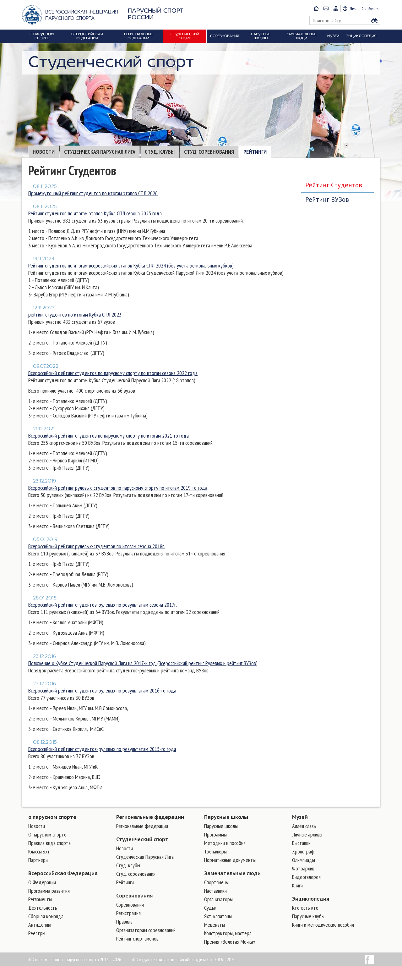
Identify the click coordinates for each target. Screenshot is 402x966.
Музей (300, 817)
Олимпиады (303, 860)
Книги (297, 885)
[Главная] (316, 8)
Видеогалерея (306, 876)
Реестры (36, 933)
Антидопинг (40, 924)
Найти (374, 20)
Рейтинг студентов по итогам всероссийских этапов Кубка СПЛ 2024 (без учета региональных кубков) (131, 265)
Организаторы (218, 899)
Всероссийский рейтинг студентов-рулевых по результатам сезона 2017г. (102, 604)
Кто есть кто (305, 907)
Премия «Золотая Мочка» (229, 941)
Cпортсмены (216, 882)
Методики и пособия (225, 843)
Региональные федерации (150, 817)
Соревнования (134, 895)
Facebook (369, 959)
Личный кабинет (365, 8)
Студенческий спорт (142, 839)
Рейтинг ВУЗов (327, 199)
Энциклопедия (310, 899)
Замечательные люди (232, 873)
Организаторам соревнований (146, 930)
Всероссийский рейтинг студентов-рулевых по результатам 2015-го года (102, 749)
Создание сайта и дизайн (160, 959)
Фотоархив (303, 868)
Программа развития (49, 890)
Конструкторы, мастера (228, 933)
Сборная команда (45, 916)
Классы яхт (39, 851)
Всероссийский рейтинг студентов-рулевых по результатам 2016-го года (102, 690)
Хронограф (303, 851)
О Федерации (42, 882)
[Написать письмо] (326, 8)
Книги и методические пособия (323, 924)
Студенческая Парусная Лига (99, 151)
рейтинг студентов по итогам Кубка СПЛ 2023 (75, 314)
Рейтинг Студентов (333, 185)
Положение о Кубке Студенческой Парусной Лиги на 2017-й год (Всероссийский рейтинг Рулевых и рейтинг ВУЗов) (143, 663)
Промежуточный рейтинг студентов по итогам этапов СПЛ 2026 (93, 193)
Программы (215, 834)
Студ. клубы (160, 151)
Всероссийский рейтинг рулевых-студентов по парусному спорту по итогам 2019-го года (117, 487)
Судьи (210, 907)
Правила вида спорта (49, 843)
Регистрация (128, 913)
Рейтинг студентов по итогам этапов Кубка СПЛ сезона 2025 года (95, 213)
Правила (124, 921)
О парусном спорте (47, 834)
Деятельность (42, 907)
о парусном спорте (52, 817)
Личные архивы (307, 834)
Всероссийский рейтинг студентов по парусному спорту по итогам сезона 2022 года (113, 373)
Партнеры (38, 860)
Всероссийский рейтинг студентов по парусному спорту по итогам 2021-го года (108, 435)
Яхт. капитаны (218, 916)
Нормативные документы (230, 860)
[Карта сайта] (335, 8)
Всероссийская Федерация (62, 873)
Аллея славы (304, 826)
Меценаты (214, 924)
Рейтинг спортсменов (137, 938)
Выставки (301, 843)
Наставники (215, 890)
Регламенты (40, 899)
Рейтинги (255, 151)
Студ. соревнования (209, 151)
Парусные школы (226, 817)
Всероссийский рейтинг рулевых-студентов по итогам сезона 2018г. (96, 546)
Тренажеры (215, 851)
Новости (44, 151)
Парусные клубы (308, 916)
